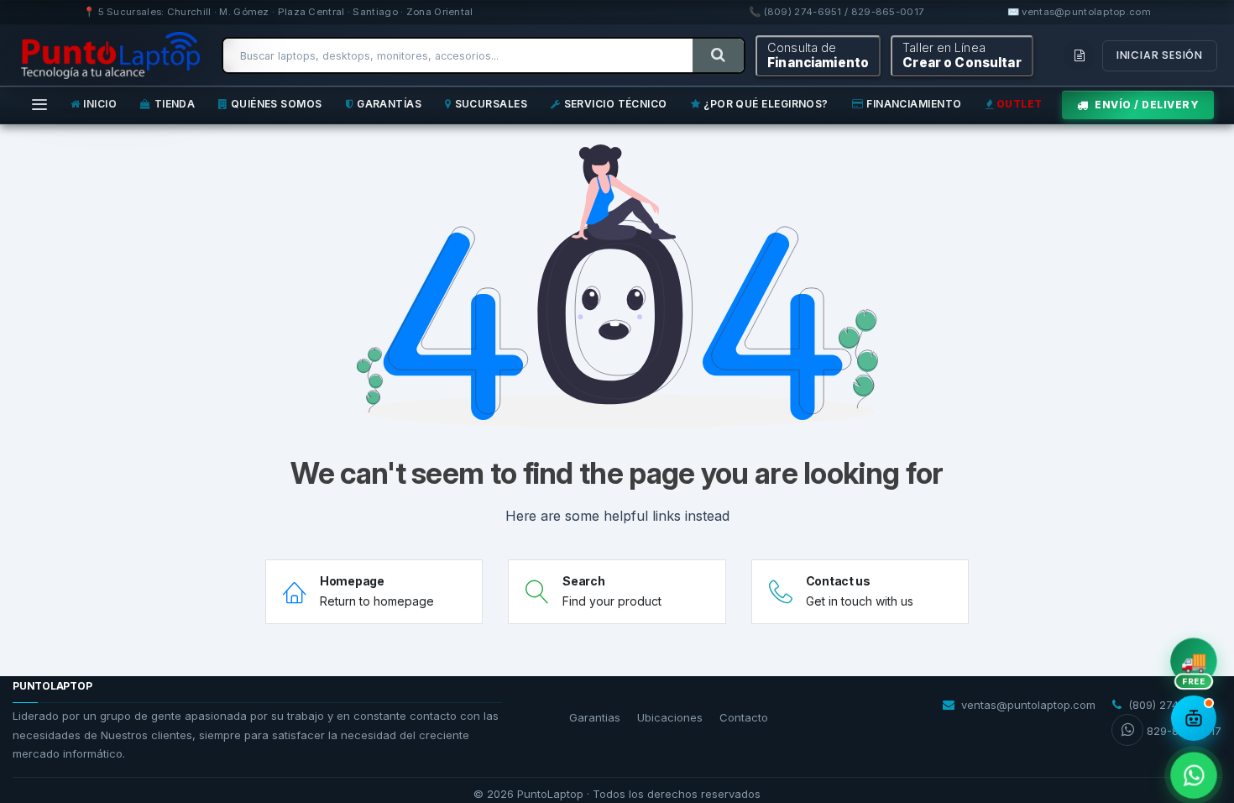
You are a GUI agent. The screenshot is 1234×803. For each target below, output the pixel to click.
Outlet (1019, 103)
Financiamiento (913, 103)
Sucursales (491, 103)
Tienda (175, 103)
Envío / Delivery (1147, 104)
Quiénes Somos (276, 103)
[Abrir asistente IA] (1193, 718)
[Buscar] (718, 55)
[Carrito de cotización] (1079, 55)
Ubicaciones (670, 717)
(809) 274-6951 (1168, 704)
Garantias (594, 717)
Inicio (100, 103)
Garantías (389, 103)
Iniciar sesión (1159, 55)
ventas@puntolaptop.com (1028, 704)
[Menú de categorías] (39, 105)
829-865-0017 (1184, 730)
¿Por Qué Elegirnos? (766, 103)
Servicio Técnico (615, 103)
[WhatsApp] (1193, 775)
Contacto (743, 717)
